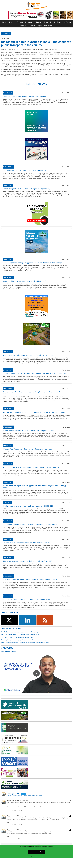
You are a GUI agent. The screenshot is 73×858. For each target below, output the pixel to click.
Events (38, 22)
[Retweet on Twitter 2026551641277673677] (11, 838)
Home (4, 22)
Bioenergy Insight (13, 800)
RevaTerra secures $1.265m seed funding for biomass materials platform (30, 579)
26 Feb (31, 816)
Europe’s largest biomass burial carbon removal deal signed (25, 170)
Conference (67, 22)
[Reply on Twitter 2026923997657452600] (8, 824)
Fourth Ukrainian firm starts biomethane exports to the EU (20, 634)
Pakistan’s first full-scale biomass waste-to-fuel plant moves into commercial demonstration (31, 393)
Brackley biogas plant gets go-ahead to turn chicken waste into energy (24, 640)
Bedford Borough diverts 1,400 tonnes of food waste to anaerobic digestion (31, 467)
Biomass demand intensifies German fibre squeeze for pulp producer (28, 431)
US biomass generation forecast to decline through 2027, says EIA (27, 561)
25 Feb (31, 830)
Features (20, 22)
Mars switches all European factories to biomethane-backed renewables (25, 642)
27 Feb (31, 800)
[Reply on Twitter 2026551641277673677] (8, 838)
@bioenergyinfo (24, 800)
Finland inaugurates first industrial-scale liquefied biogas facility (26, 189)
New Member (48, 25)
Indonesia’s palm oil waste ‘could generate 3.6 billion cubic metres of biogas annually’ (34, 373)
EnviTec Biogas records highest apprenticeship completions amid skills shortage (32, 263)
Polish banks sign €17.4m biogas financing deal (17, 637)
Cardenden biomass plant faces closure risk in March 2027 (24, 281)
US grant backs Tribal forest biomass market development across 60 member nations (34, 412)
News (10, 22)
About (22, 25)
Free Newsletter (55, 22)
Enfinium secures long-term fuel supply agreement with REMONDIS (28, 506)
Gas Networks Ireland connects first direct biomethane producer (26, 543)
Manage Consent (33, 856)
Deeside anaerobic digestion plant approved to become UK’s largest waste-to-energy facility (34, 487)
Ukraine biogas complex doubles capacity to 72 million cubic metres (28, 355)
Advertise (32, 25)
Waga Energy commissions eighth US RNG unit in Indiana (24, 96)
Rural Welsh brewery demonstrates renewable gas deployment (26, 599)
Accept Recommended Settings (36, 851)
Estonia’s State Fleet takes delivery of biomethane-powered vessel (27, 449)
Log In (40, 25)
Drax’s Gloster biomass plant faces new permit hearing (19, 632)
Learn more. (50, 846)
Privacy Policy (41, 856)
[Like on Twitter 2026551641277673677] (15, 838)
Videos (45, 22)
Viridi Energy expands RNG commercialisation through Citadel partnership (30, 524)
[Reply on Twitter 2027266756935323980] (8, 810)
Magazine (28, 22)
